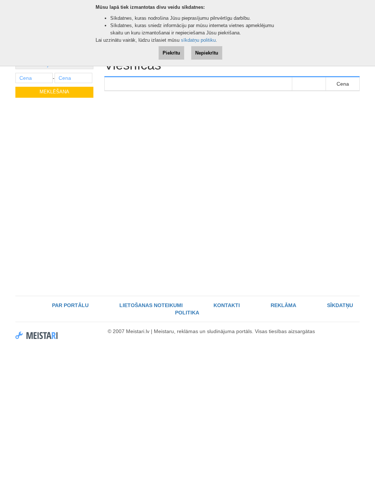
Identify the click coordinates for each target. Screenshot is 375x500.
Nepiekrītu (206, 53)
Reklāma (283, 305)
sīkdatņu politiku (198, 40)
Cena (343, 84)
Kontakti (227, 305)
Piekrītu (171, 53)
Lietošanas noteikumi (151, 305)
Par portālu (70, 305)
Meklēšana (54, 91)
